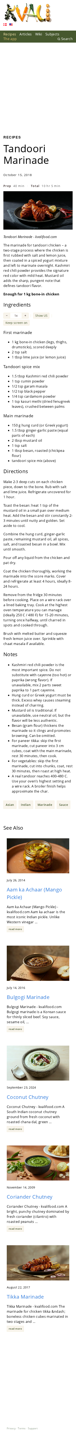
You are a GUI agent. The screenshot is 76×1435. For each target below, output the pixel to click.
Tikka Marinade (25, 1296)
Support (33, 1428)
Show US (41, 316)
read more (15, 929)
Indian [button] (26, 805)
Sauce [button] (63, 805)
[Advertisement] (38, 86)
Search (67, 39)
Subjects (52, 34)
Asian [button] (10, 805)
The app (10, 39)
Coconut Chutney (28, 1096)
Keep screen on (16, 323)
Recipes (9, 34)
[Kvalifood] (27, 12)
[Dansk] (5, 25)
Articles (25, 34)
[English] (11, 25)
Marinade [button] (45, 805)
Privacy (11, 1428)
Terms (22, 1428)
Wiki (38, 34)
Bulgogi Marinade (28, 996)
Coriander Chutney (29, 1196)
